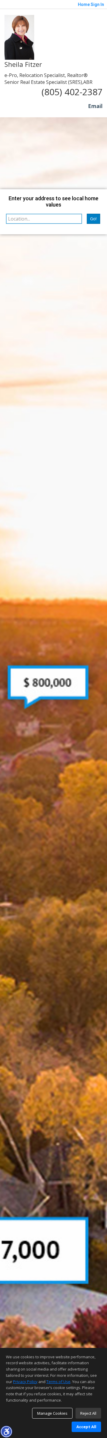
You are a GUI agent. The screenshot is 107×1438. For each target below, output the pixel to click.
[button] (6, 1431)
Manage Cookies (52, 1413)
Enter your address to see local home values (53, 201)
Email (95, 106)
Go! (93, 218)
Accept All (86, 1426)
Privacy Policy (25, 1381)
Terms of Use (58, 1381)
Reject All (88, 1413)
